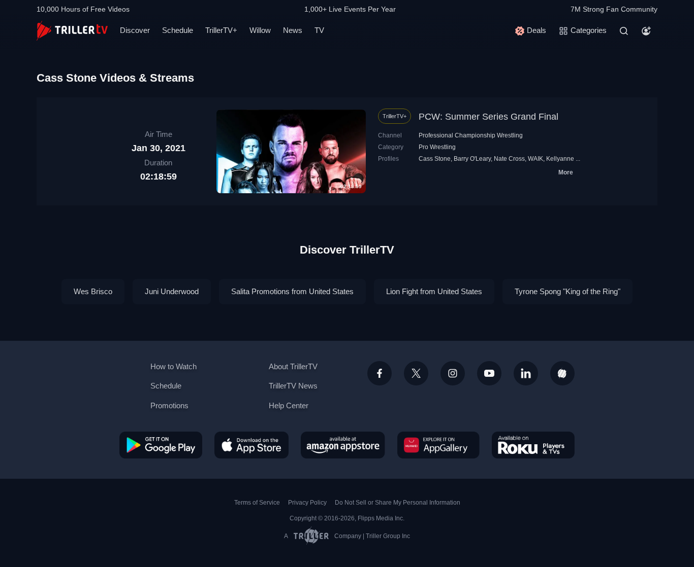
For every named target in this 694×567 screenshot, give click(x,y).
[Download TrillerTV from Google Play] (160, 445)
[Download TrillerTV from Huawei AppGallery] (438, 445)
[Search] (624, 31)
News (292, 30)
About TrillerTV (293, 366)
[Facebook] (379, 373)
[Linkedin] (526, 373)
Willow (260, 30)
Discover (135, 30)
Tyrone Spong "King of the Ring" (567, 291)
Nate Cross (509, 158)
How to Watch (173, 366)
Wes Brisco (93, 291)
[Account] (646, 31)
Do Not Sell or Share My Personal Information (397, 502)
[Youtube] (489, 373)
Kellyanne (560, 158)
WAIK (535, 158)
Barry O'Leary (472, 158)
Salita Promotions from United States (292, 291)
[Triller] (562, 373)
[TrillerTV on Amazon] (343, 445)
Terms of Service (257, 502)
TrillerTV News (293, 385)
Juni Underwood (172, 291)
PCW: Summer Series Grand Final (488, 117)
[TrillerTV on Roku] (533, 445)
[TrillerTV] (72, 30)
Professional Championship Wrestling (471, 135)
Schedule (177, 30)
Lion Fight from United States (434, 291)
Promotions (169, 405)
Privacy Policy (307, 502)
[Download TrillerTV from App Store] (251, 445)
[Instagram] (452, 373)
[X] (416, 373)
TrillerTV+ (221, 30)
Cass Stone (435, 158)
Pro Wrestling (437, 147)
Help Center (288, 405)
